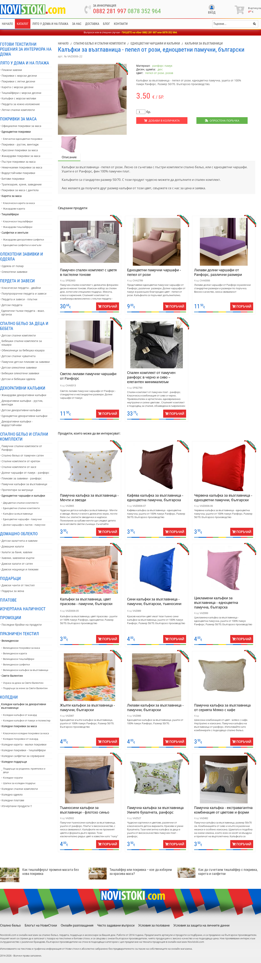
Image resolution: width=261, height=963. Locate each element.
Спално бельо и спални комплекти (24, 437)
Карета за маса (12, 196)
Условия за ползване (154, 925)
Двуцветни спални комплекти (20, 502)
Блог (106, 24)
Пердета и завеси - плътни (19, 299)
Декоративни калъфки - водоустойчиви (17, 423)
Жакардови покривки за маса (21, 156)
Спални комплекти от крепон (21, 461)
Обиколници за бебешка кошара (23, 350)
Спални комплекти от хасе (19, 467)
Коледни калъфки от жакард (20, 715)
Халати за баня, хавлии (17, 552)
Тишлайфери (10, 214)
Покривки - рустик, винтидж (20, 144)
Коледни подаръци (14, 761)
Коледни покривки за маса (19, 726)
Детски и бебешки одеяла (18, 379)
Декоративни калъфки (22, 388)
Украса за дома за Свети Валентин (23, 682)
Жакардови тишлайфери (17, 227)
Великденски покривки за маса (21, 648)
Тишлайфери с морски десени (21, 93)
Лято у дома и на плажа (50, 24)
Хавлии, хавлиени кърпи (18, 558)
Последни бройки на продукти (22, 624)
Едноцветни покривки (16, 131)
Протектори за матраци (17, 490)
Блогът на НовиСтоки (41, 925)
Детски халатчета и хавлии (19, 540)
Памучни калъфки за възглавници (24, 484)
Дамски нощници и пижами (20, 569)
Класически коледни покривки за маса (26, 733)
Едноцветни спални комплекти (21, 508)
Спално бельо (10, 925)
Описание (69, 157)
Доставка (92, 24)
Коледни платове (13, 800)
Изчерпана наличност (22, 608)
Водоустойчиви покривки (18, 173)
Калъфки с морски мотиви (19, 98)
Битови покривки (13, 178)
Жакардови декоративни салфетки (23, 239)
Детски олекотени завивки (19, 367)
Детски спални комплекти (19, 335)
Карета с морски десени (17, 87)
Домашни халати (13, 546)
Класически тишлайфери (18, 221)
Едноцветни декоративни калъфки (24, 416)
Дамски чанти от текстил (18, 585)
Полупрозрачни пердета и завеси (24, 293)
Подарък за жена (13, 591)
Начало (7, 24)
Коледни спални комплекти (20, 789)
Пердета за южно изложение (21, 104)
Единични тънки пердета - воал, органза (23, 312)
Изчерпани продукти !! (17, 806)
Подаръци (10, 578)
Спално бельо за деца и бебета (24, 326)
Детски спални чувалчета (19, 356)
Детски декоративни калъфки (21, 410)
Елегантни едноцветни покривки (22, 138)
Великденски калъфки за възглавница (25, 670)
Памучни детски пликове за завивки (26, 362)
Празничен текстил (19, 633)
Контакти (121, 24)
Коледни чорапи (13, 777)
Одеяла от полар (13, 266)
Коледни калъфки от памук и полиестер (26, 720)
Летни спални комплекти (18, 110)
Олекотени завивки (14, 272)
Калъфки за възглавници (18, 513)
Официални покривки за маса (21, 126)
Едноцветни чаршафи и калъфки (23, 495)
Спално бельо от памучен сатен (23, 455)
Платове (8, 600)
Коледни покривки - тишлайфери (24, 750)
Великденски (10, 640)
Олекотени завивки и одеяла (21, 256)
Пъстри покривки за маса (19, 161)
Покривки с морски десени (19, 75)
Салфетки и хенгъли (15, 232)
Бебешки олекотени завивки (20, 373)
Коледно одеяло (12, 794)
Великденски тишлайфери (18, 659)
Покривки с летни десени (18, 81)
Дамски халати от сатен (17, 563)
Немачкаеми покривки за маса (22, 167)
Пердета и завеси (17, 280)
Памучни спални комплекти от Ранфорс (22, 447)
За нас (76, 24)
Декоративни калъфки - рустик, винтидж (22, 402)
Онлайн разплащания (77, 925)
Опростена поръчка (223, 120)
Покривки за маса (18, 118)
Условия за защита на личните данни (201, 925)
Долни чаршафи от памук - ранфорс (25, 472)
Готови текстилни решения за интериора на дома (26, 49)
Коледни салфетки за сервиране (23, 756)
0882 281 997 (109, 11)
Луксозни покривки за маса (20, 150)
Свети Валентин (12, 675)
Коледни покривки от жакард (20, 739)
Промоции (10, 617)
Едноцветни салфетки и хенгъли (22, 245)
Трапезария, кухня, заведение (22, 184)
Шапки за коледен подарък (19, 783)
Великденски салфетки (16, 664)
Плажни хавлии (12, 70)
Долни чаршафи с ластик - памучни (24, 524)
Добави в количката (163, 120)
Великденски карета (15, 653)
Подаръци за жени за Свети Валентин (25, 688)
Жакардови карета (14, 208)
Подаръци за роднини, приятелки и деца (24, 770)
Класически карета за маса (19, 203)
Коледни (9, 697)
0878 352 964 (144, 11)
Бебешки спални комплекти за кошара (22, 342)
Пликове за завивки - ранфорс (22, 478)
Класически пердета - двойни (21, 288)
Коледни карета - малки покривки (24, 744)
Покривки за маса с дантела (20, 190)
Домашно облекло (19, 533)
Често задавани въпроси (116, 925)
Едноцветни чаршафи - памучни (22, 519)
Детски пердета (12, 305)
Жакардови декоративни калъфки (24, 395)
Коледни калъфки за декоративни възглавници (23, 706)
